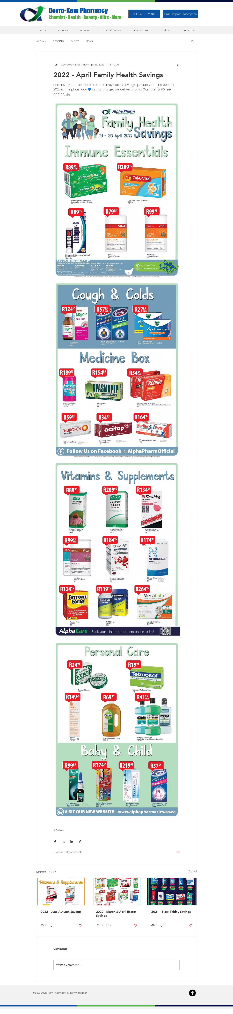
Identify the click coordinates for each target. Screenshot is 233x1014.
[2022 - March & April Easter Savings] (116, 891)
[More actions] (178, 65)
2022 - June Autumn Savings (61, 912)
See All (193, 871)
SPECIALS (58, 41)
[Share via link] (80, 841)
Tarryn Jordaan (78, 993)
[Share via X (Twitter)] (63, 841)
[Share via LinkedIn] (71, 841)
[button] (180, 14)
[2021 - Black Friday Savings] (171, 891)
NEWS (89, 41)
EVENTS (75, 41)
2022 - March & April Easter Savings (116, 914)
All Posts (41, 41)
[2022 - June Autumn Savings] (61, 891)
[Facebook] (192, 993)
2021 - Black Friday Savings (171, 912)
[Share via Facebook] (55, 841)
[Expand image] (116, 190)
